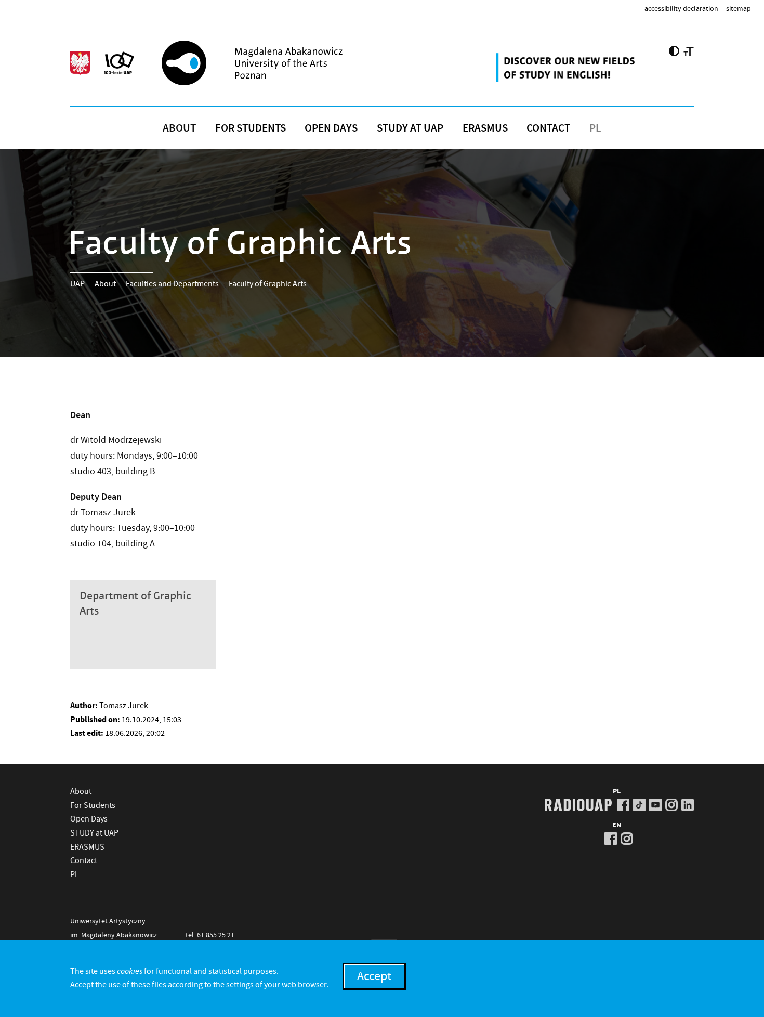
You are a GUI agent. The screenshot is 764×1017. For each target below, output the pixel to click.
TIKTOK (639, 805)
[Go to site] (279, 63)
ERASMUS (485, 128)
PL (595, 128)
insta (671, 805)
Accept (374, 976)
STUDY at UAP (410, 128)
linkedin (687, 805)
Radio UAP (578, 805)
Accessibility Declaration (681, 8)
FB (623, 805)
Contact (548, 128)
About (179, 128)
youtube (655, 805)
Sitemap (738, 8)
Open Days (331, 128)
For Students (250, 128)
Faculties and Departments (172, 284)
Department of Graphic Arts (135, 604)
